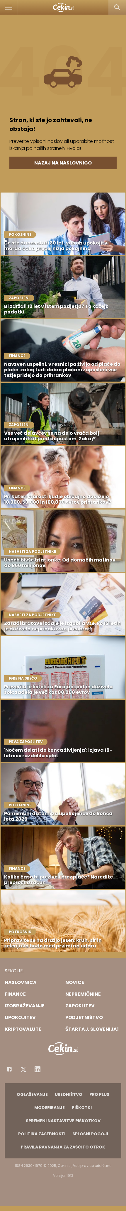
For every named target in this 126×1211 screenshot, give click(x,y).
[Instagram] (37, 1069)
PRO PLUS (99, 1094)
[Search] (117, 7)
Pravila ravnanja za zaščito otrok (63, 1147)
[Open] (9, 7)
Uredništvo (68, 1094)
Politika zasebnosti (41, 1134)
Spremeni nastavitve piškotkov (63, 1121)
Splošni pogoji (90, 1134)
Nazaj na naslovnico (63, 163)
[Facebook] (9, 1069)
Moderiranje (49, 1107)
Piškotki (82, 1107)
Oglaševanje (32, 1094)
